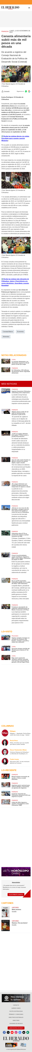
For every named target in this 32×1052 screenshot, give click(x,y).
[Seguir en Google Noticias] (29, 91)
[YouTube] (12, 1032)
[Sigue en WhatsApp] (26, 91)
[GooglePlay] (27, 1032)
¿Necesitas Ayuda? (16, 1028)
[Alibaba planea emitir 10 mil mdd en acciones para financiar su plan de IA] (5, 419)
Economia (20, 331)
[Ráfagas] (5, 733)
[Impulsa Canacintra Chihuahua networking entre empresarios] (5, 397)
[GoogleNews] (19, 1032)
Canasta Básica (8, 331)
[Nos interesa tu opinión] (16, 998)
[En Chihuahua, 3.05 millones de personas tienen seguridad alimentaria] (5, 370)
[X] (8, 1032)
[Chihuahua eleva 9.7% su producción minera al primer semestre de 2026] (5, 540)
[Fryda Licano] (5, 761)
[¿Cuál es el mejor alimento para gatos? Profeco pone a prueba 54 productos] (5, 443)
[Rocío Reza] (5, 742)
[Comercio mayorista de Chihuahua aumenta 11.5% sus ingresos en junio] (5, 794)
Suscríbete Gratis (16, 894)
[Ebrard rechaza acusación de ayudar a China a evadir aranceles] (5, 777)
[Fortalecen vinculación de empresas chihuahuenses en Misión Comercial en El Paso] (5, 615)
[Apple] (23, 1032)
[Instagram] (16, 1032)
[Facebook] (4, 1032)
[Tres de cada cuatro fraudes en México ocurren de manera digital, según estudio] (5, 468)
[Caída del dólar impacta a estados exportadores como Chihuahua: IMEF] (5, 802)
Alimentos (6, 336)
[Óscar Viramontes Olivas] (5, 751)
